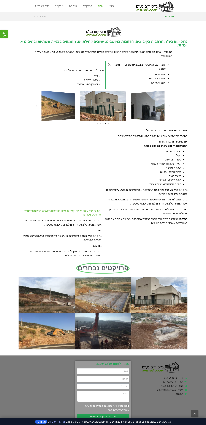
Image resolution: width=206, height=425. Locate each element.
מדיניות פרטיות (93, 405)
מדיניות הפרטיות (57, 421)
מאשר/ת (41, 421)
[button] (4, 34)
